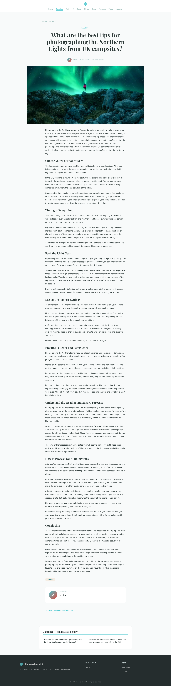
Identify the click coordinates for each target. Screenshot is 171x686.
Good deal (77, 9)
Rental (94, 9)
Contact (124, 671)
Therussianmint (34, 664)
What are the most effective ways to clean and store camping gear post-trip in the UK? (107, 640)
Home (50, 9)
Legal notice (125, 667)
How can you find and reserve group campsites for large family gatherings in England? (63, 640)
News (86, 9)
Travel (111, 9)
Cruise (67, 9)
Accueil (44, 21)
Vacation (119, 9)
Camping (59, 9)
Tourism (102, 9)
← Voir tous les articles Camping (59, 610)
